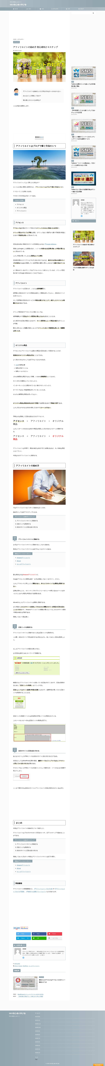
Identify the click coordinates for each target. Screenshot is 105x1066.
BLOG (16, 9)
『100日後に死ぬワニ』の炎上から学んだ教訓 (30, 996)
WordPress (25, 966)
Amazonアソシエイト (23, 558)
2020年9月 (37, 1031)
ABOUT (82, 9)
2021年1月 (37, 1020)
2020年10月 (38, 1027)
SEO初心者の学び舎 (18, 5)
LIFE (68, 9)
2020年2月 (37, 1052)
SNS (42, 9)
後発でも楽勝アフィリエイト (37, 891)
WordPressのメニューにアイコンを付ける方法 (30, 994)
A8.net (19, 561)
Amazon (20, 966)
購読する (76, 221)
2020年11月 (38, 1023)
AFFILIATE (55, 9)
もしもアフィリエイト (24, 564)
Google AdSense (51, 244)
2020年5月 (37, 1042)
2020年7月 (37, 1038)
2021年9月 (37, 1016)
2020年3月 (37, 1049)
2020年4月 (37, 1045)
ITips (36, 1059)
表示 (41, 137)
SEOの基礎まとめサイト (14, 1016)
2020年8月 (37, 1034)
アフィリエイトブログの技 (44, 889)
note (17, 365)
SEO (29, 9)
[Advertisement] (39, 25)
